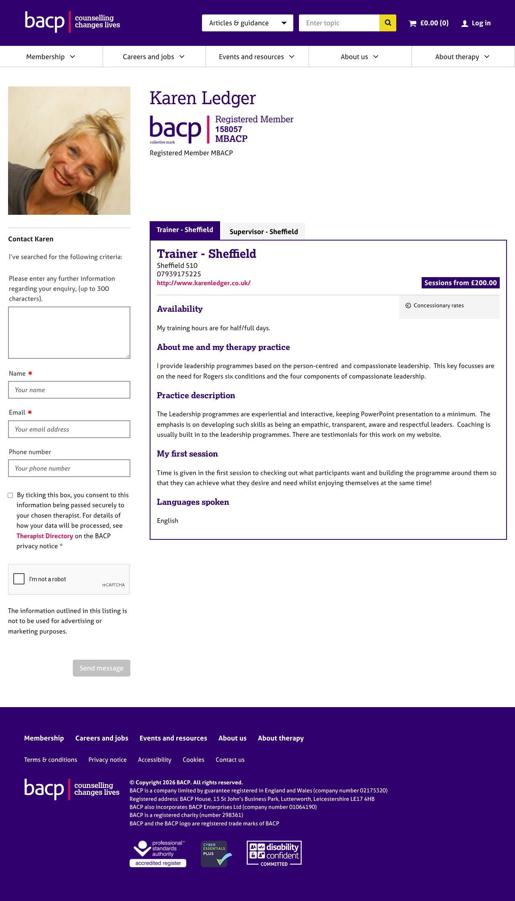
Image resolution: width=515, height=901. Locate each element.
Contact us (230, 759)
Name (17, 373)
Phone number (30, 452)
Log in (481, 23)
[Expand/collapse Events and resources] (291, 56)
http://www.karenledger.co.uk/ (204, 283)
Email (17, 412)
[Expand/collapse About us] (375, 56)
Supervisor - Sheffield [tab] (264, 231)
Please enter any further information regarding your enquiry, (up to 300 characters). (62, 288)
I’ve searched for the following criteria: (65, 257)
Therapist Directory (44, 536)
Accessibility (154, 759)
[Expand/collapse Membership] (72, 56)
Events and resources (251, 56)
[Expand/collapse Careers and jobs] (181, 56)
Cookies (193, 759)
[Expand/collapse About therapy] (486, 56)
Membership (45, 56)
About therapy (457, 56)
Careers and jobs (148, 56)
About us (354, 56)
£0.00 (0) (434, 23)
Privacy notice (108, 759)
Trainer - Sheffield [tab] (185, 229)
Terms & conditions (50, 759)
